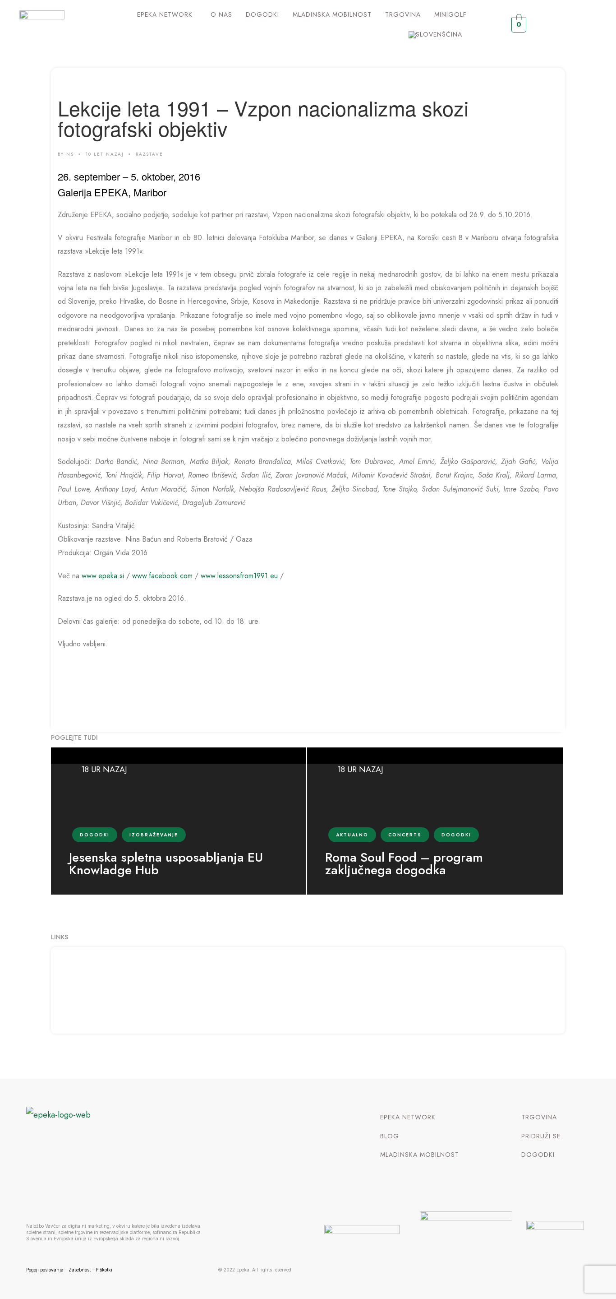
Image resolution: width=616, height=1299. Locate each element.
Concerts (405, 834)
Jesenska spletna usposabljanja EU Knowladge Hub (166, 864)
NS (70, 154)
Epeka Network (165, 14)
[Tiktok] (591, 25)
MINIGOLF (450, 14)
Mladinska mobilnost (332, 14)
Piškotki (104, 1269)
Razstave (149, 154)
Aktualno (352, 834)
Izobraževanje (153, 834)
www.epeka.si (103, 576)
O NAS (221, 14)
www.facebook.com (162, 576)
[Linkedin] (574, 25)
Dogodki (262, 14)
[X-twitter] (556, 25)
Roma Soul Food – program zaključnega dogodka (404, 864)
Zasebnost (80, 1269)
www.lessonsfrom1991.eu (239, 576)
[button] (167, 14)
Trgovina (403, 14)
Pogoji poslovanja (45, 1269)
